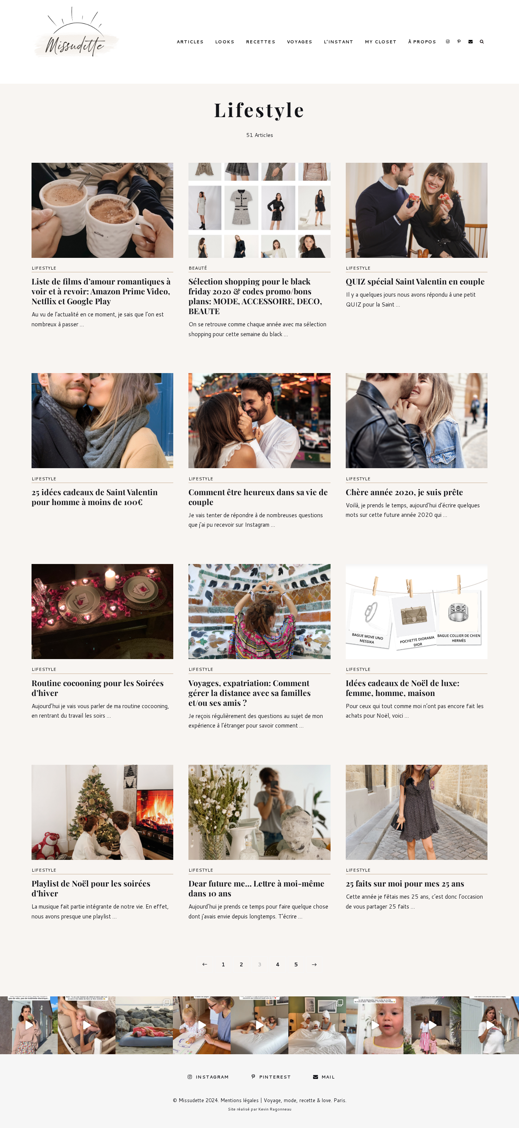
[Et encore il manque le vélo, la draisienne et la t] (29, 1025)
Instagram (447, 41)
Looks (224, 42)
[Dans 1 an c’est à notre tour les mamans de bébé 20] (87, 1025)
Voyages (300, 42)
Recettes (260, 42)
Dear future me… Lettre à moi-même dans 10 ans (256, 888)
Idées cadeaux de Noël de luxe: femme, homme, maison (402, 687)
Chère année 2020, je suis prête (404, 491)
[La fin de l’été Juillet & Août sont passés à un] (144, 1025)
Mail (470, 41)
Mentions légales (239, 1100)
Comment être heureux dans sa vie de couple (258, 496)
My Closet (381, 42)
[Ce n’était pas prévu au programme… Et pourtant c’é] (490, 1025)
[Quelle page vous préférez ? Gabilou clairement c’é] (202, 1025)
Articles (190, 42)
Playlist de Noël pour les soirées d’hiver (91, 888)
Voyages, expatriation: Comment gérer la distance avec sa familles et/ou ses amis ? (249, 692)
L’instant (338, 42)
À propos (422, 42)
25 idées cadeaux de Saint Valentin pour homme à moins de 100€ (95, 496)
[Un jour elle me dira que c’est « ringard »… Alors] (432, 1025)
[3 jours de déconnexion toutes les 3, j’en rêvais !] (259, 1025)
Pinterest (459, 41)
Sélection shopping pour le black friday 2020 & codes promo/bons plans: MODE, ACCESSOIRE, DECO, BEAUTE (255, 296)
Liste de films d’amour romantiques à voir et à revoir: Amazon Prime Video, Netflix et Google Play (101, 291)
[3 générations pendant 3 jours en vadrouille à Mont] (317, 1025)
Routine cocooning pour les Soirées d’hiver (98, 687)
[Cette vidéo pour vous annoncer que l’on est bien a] (375, 1025)
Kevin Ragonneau (274, 1109)
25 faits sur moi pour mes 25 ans (405, 883)
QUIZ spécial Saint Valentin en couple (415, 281)
